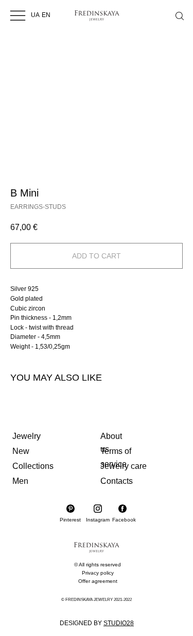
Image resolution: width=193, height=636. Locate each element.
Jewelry (26, 436)
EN (46, 15)
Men (20, 481)
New (20, 451)
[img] (18, 15)
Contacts (116, 481)
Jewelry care (123, 466)
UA (35, 15)
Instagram (98, 520)
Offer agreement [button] (97, 581)
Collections (33, 466)
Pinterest (70, 520)
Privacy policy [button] (98, 573)
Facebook (124, 520)
